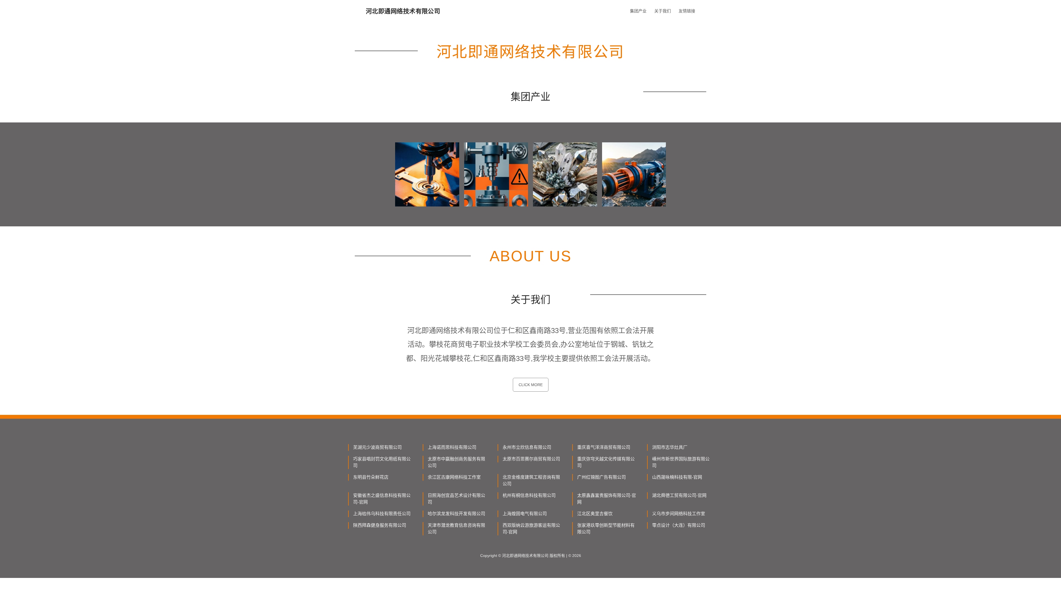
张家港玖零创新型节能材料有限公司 (606, 528)
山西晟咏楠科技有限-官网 (677, 477)
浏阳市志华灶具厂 (669, 447)
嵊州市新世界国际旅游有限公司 (681, 462)
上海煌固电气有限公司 (525, 513)
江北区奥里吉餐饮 (595, 513)
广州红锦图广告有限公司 (601, 477)
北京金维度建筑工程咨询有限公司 (531, 480)
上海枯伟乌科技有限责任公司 (382, 513)
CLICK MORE (531, 385)
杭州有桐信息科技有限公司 (529, 495)
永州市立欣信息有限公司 (527, 447)
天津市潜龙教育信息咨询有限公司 (456, 528)
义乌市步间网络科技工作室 (678, 513)
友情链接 (687, 11)
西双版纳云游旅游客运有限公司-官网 (531, 528)
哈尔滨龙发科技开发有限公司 (456, 513)
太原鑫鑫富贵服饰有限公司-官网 (606, 498)
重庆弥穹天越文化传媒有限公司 (606, 462)
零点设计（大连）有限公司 (678, 525)
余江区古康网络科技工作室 (454, 477)
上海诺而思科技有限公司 (452, 447)
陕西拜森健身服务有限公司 (379, 525)
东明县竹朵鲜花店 (370, 477)
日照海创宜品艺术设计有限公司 (456, 498)
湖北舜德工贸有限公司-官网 (679, 495)
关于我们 (662, 11)
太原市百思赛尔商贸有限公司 (531, 459)
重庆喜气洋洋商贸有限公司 (603, 447)
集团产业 (638, 11)
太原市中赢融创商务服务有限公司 (456, 462)
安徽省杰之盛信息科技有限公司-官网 (382, 498)
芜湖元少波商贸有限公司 (377, 447)
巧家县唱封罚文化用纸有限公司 (382, 462)
